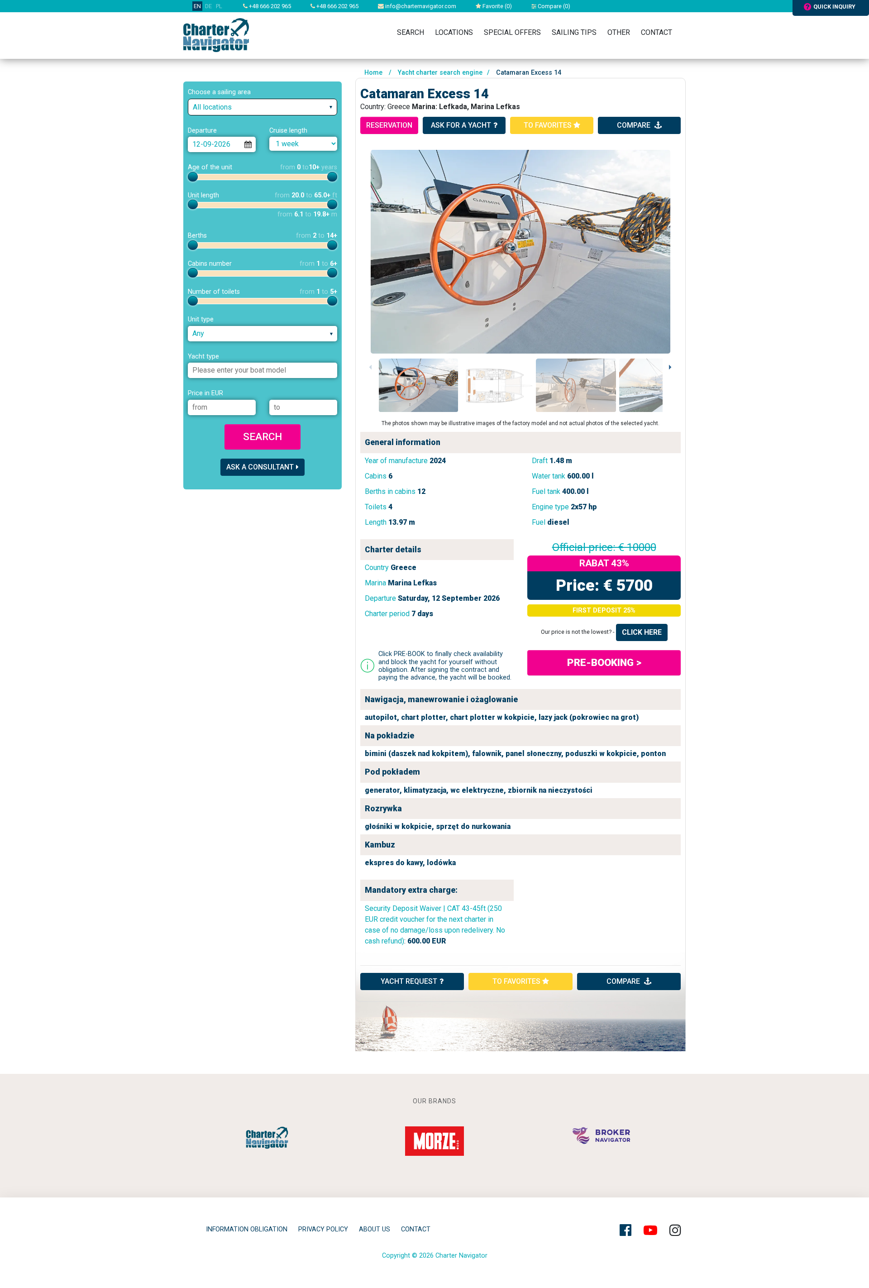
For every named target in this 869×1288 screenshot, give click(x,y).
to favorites (548, 125)
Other (618, 32)
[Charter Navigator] (216, 34)
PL (219, 6)
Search (410, 32)
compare (634, 125)
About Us (374, 1229)
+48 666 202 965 (269, 6)
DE (208, 6)
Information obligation (246, 1229)
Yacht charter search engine (440, 73)
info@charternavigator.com (420, 6)
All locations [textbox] (212, 107)
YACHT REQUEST (409, 981)
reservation (389, 125)
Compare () (553, 6)
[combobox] (262, 107)
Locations (454, 32)
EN (197, 6)
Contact (656, 32)
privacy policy (323, 1229)
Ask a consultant (260, 467)
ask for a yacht (461, 125)
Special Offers (512, 32)
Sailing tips (574, 32)
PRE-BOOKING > (604, 662)
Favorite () (496, 6)
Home (373, 73)
